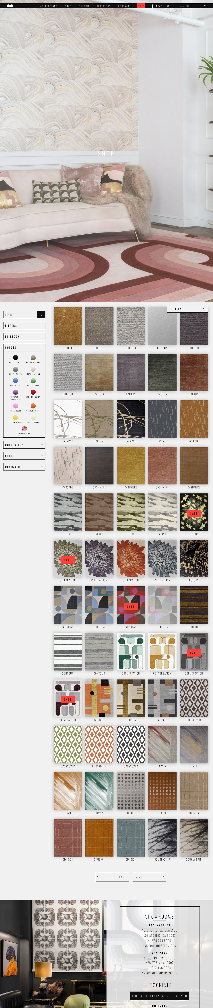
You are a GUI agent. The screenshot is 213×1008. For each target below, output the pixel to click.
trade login (164, 6)
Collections (49, 6)
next (139, 877)
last (122, 877)
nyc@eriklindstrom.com (160, 973)
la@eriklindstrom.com (160, 945)
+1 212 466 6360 (159, 967)
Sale (141, 6)
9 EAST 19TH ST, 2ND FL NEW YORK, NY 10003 (159, 960)
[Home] (10, 6)
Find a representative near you (159, 996)
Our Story (104, 6)
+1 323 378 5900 (159, 940)
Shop (68, 6)
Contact (124, 6)
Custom (84, 6)
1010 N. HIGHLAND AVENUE (159, 930)
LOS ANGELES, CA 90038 (160, 935)
